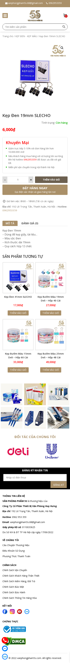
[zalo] (26, 611)
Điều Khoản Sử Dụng (13, 550)
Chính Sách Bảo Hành (13, 592)
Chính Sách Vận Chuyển (15, 570)
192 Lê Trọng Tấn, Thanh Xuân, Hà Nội (31, 511)
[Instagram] (12, 611)
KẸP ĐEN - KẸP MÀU (26, 36)
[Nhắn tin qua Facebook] (5, 648)
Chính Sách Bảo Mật (13, 586)
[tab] (10, 223)
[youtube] (19, 611)
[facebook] (4, 611)
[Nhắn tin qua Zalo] (5, 656)
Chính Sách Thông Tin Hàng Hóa (19, 597)
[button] (62, 48)
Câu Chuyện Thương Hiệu (15, 545)
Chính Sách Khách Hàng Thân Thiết (20, 575)
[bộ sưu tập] (11, 394)
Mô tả (10, 223)
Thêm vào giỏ (51, 179)
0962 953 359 (18, 517)
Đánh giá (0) (29, 223)
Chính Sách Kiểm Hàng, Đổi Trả (18, 581)
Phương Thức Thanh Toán (16, 556)
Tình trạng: (48, 122)
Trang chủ (7, 36)
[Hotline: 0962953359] (5, 640)
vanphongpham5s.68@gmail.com (25, 3)
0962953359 (55, 3)
